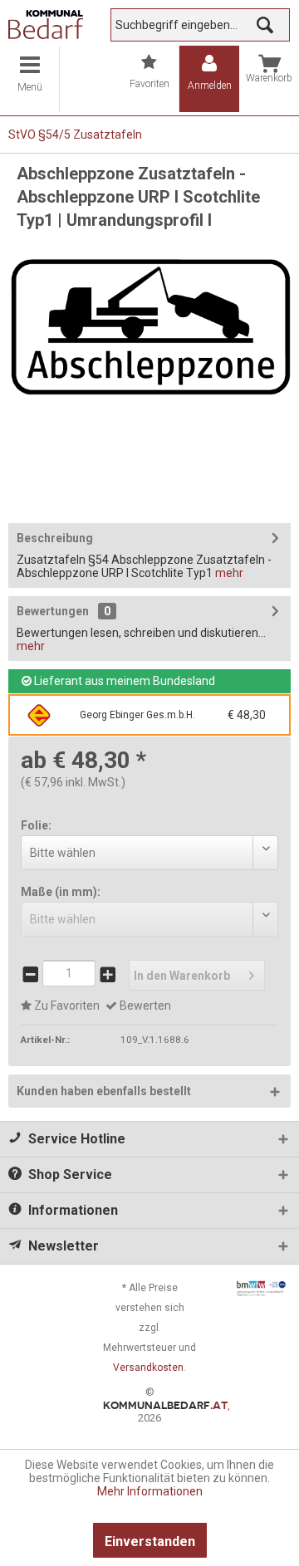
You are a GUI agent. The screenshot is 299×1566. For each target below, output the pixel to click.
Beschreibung (55, 538)
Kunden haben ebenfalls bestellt (104, 1091)
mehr (229, 573)
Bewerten (144, 1005)
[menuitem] (30, 79)
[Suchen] (265, 25)
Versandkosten (148, 1367)
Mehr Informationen (150, 1491)
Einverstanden (150, 1541)
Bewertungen (53, 611)
